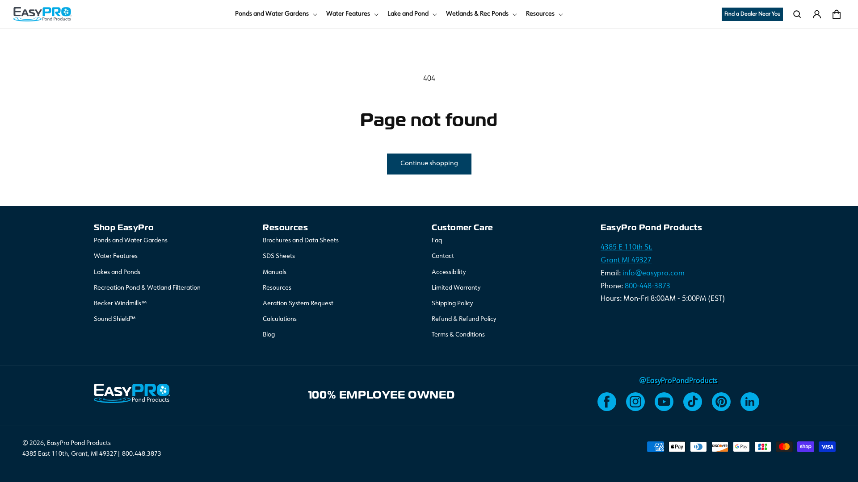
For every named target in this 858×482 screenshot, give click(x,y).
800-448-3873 (647, 286)
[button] (275, 13)
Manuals (274, 272)
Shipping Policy (452, 303)
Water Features (116, 256)
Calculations (280, 319)
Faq (437, 240)
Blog (269, 335)
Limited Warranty (456, 288)
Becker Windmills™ (120, 303)
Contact (443, 256)
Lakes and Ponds (117, 272)
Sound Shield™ (114, 319)
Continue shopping (429, 163)
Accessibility (449, 272)
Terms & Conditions (458, 335)
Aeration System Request (298, 303)
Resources (277, 288)
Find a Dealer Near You (752, 14)
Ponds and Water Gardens (131, 240)
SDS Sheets (279, 256)
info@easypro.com (653, 273)
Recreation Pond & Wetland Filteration (147, 288)
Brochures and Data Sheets (301, 240)
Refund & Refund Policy (464, 319)
